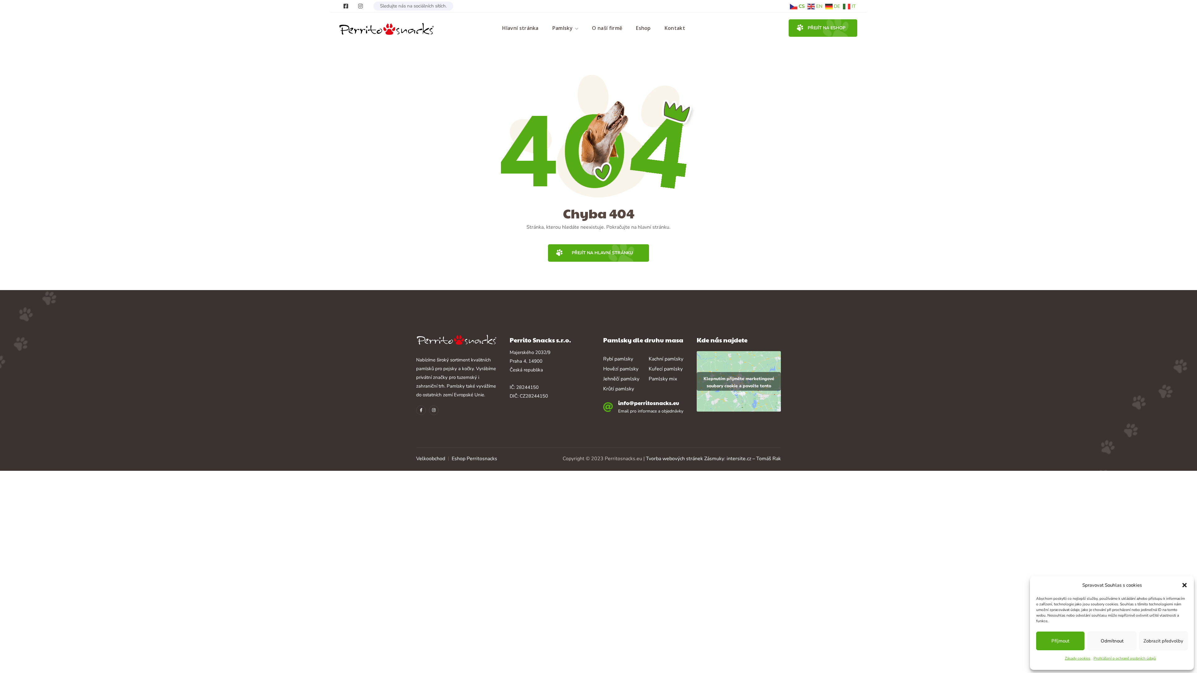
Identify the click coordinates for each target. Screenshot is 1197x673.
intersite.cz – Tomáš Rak (754, 458)
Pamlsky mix (663, 378)
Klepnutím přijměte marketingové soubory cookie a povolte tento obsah (739, 383)
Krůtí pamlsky (618, 388)
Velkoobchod (430, 458)
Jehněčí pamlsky (621, 378)
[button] (1184, 585)
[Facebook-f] (421, 410)
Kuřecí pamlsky (666, 368)
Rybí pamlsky (618, 359)
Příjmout (1060, 641)
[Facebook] (346, 6)
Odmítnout (1112, 641)
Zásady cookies (1077, 658)
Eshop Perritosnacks (474, 458)
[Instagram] (360, 6)
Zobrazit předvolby (1163, 641)
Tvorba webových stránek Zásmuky (685, 458)
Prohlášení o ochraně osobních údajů (1125, 658)
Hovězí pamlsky (620, 368)
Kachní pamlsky (666, 359)
